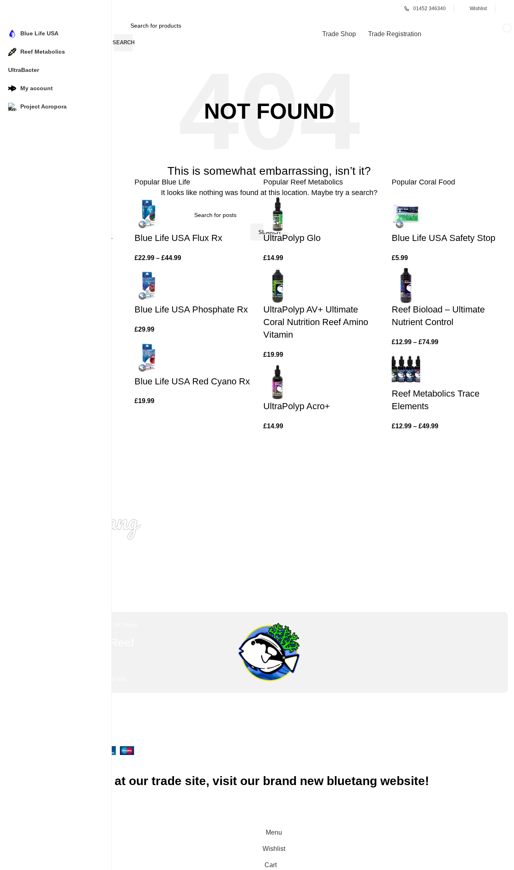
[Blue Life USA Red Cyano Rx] (148, 356)
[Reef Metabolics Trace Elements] (406, 369)
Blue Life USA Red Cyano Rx (192, 381)
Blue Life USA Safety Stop (443, 238)
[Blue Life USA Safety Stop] (406, 213)
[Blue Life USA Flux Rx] (148, 213)
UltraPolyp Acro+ (296, 406)
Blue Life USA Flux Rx (178, 238)
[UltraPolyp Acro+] (277, 381)
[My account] (505, 8)
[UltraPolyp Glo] (277, 213)
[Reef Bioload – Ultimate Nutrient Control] (406, 284)
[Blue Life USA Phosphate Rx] (148, 284)
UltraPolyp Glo (292, 238)
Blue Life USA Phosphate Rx (191, 309)
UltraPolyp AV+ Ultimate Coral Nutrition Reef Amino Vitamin (315, 322)
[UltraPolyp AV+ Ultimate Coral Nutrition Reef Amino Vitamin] (277, 284)
